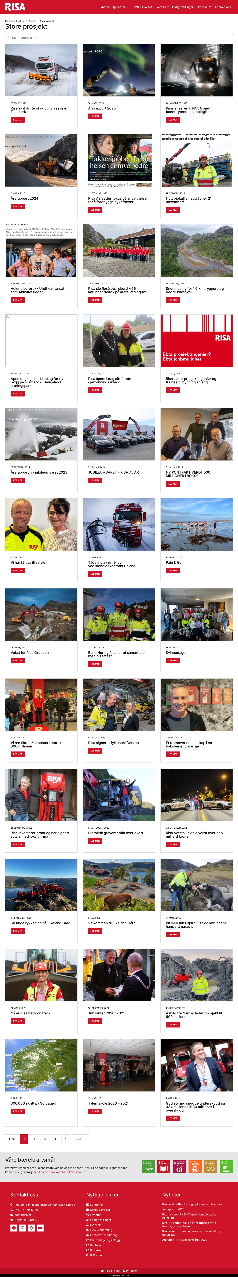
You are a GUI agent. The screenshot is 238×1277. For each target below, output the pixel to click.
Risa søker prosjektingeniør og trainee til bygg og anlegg (191, 380)
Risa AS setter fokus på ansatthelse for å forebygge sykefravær (117, 200)
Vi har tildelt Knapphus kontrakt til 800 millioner (38, 744)
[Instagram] (22, 1228)
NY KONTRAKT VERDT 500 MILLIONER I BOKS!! (188, 474)
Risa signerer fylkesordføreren (113, 743)
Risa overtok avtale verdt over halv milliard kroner (194, 834)
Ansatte (32, 21)
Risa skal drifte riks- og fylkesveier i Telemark (40, 110)
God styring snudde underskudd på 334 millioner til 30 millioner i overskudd (195, 1106)
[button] (121, 7)
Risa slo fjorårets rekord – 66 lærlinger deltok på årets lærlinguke (117, 290)
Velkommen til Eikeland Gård (112, 923)
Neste (79, 1139)
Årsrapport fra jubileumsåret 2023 (39, 472)
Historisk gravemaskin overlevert (115, 833)
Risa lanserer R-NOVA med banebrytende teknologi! (188, 110)
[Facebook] (13, 1228)
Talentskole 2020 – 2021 (108, 1103)
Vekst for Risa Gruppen (30, 653)
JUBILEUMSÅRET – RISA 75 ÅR (113, 472)
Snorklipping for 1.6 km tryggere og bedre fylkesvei (195, 290)
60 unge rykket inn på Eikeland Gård (41, 923)
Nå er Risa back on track (31, 1013)
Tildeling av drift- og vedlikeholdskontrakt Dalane (111, 564)
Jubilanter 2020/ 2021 (106, 1013)
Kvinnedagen (176, 653)
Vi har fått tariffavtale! (28, 562)
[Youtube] (40, 1228)
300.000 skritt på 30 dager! (33, 1103)
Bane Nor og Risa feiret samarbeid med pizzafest (116, 654)
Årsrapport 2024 (24, 198)
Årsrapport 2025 (102, 108)
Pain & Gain (175, 562)
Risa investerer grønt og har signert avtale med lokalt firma (40, 834)
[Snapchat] (31, 1228)
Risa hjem (20, 21)
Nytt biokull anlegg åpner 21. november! (189, 200)
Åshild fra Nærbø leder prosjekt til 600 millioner (194, 1015)
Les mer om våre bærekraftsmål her (62, 1172)
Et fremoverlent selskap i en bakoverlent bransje (189, 744)
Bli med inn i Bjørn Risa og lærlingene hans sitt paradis (196, 925)
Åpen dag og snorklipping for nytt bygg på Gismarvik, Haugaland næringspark (38, 382)
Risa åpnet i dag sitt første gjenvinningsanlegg (109, 380)
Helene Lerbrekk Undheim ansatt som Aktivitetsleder (38, 290)
